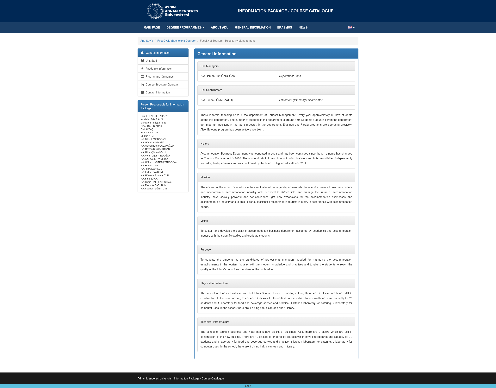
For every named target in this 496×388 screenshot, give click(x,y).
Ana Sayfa (146, 40)
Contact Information (157, 92)
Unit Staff (150, 60)
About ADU (219, 27)
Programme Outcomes (159, 76)
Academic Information (158, 68)
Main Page (152, 27)
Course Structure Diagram (161, 84)
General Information (253, 27)
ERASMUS (284, 27)
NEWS (303, 27)
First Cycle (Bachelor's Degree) (176, 40)
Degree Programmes (184, 27)
